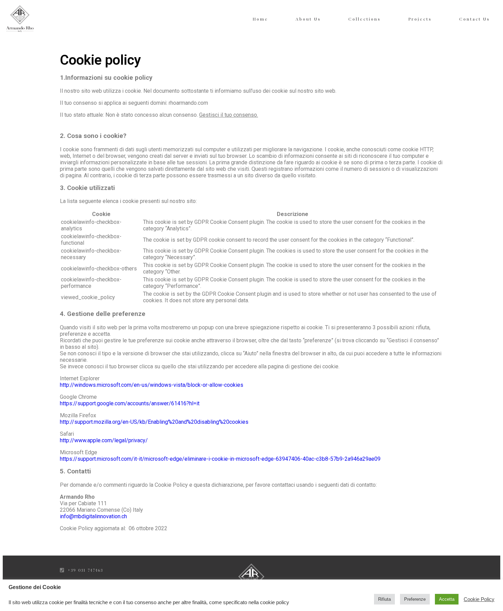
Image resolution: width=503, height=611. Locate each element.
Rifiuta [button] (384, 599)
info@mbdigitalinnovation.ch (93, 516)
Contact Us (474, 19)
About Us (308, 19)
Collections (364, 19)
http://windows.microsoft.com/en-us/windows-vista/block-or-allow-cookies (151, 385)
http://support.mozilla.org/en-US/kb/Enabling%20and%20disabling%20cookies (154, 422)
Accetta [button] (446, 599)
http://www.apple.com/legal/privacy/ (104, 440)
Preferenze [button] (415, 599)
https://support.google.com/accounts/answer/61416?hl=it (129, 403)
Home (260, 19)
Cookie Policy (479, 599)
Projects (420, 19)
